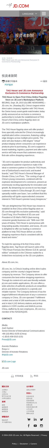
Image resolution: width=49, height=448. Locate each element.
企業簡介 (5, 390)
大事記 (4, 392)
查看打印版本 (11, 81)
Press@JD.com (9, 339)
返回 (45, 81)
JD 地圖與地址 (7, 422)
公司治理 (29, 409)
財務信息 (29, 405)
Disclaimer (24, 444)
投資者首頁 (30, 396)
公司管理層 (30, 411)
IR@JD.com (7, 355)
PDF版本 (9, 85)
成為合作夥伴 (30, 390)
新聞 (3, 405)
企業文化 (5, 394)
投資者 (9, 58)
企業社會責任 (6, 398)
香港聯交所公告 (31, 403)
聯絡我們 (5, 420)
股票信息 (29, 398)
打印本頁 (19, 376)
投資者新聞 (30, 401)
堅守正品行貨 (6, 396)
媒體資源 (5, 409)
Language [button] (28, 14)
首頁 (3, 58)
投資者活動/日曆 (31, 407)
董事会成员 (30, 413)
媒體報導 (5, 407)
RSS (36, 376)
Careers (34, 444)
